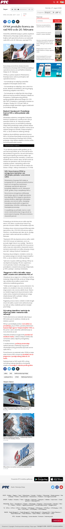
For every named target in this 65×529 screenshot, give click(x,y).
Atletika (47, 499)
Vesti (4, 495)
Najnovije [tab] (39, 17)
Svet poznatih (48, 504)
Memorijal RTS (35, 501)
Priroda (19, 505)
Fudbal (10, 499)
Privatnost (5, 526)
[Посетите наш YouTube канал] (61, 487)
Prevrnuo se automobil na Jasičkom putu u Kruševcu (43, 26)
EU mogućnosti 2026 (50, 496)
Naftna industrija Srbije (21, 373)
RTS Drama (39, 508)
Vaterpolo (41, 499)
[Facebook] (5, 21)
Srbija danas (26, 495)
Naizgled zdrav (52, 505)
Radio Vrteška (36, 513)
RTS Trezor (25, 509)
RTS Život (47, 508)
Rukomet (33, 499)
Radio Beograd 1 (14, 512)
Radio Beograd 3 (36, 512)
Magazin (6, 504)
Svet (20, 495)
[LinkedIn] (13, 21)
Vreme (17, 496)
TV (4, 508)
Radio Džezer (46, 513)
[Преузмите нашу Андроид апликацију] (41, 479)
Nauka (13, 505)
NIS (11, 373)
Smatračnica (33, 496)
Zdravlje (55, 504)
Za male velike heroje (41, 505)
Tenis (21, 499)
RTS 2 (13, 508)
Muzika (25, 504)
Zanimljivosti (18, 504)
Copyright (11, 526)
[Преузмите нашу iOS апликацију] (56, 479)
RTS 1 (8, 508)
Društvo (39, 495)
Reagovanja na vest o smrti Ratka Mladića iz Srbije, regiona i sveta (45, 50)
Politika (9, 495)
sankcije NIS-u (8, 377)
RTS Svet (23, 508)
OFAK (17, 377)
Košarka (16, 499)
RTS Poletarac (43, 509)
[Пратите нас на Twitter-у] (53, 487)
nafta (5, 373)
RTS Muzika (33, 509)
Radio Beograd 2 (25, 512)
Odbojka (27, 499)
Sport (5, 499)
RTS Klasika (54, 508)
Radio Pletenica (56, 512)
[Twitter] (9, 21)
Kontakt (18, 516)
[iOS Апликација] (49, 70)
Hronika (33, 495)
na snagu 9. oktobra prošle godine (21, 365)
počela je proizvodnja (22, 343)
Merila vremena (55, 495)
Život (11, 504)
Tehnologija (32, 504)
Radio (6, 512)
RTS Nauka (31, 508)
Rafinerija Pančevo (26, 377)
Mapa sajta (57, 520)
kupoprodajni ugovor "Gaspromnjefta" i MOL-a (18, 328)
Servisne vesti (24, 496)
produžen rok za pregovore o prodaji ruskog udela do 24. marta (18, 356)
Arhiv (52, 513)
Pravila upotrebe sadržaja (22, 526)
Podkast (40, 496)
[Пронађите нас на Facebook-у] (57, 487)
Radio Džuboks (26, 513)
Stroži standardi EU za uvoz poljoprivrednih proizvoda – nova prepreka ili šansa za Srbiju (45, 57)
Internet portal (49, 516)
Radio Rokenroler (16, 513)
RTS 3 (18, 508)
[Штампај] (17, 21)
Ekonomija (46, 495)
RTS (13, 516)
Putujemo (39, 504)
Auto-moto (54, 499)
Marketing (24, 516)
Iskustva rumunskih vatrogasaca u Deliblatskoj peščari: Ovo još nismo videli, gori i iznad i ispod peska (45, 43)
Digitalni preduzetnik (28, 505)
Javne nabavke (33, 516)
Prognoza (40, 12)
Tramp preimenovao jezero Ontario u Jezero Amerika (43, 33)
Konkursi (41, 516)
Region (15, 495)
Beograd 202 (46, 512)
